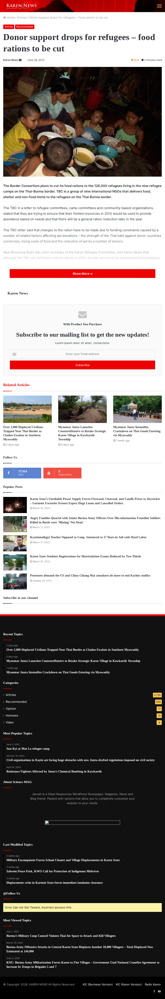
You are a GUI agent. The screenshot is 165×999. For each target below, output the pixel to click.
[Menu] (159, 6)
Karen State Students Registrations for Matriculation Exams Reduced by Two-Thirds (85, 556)
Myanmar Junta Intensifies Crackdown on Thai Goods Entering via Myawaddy (136, 431)
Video (10, 722)
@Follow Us (11, 893)
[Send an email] (20, 60)
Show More (81, 273)
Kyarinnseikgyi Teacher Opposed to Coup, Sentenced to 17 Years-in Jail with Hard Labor (88, 537)
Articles (22, 17)
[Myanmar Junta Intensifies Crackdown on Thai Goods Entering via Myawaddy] (137, 409)
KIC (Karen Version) (129, 984)
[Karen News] (23, 6)
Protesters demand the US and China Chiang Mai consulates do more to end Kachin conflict (90, 575)
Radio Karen (153, 984)
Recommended (24, 26)
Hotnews (12, 715)
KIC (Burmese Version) (98, 984)
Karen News (10, 60)
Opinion (11, 708)
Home (10, 17)
